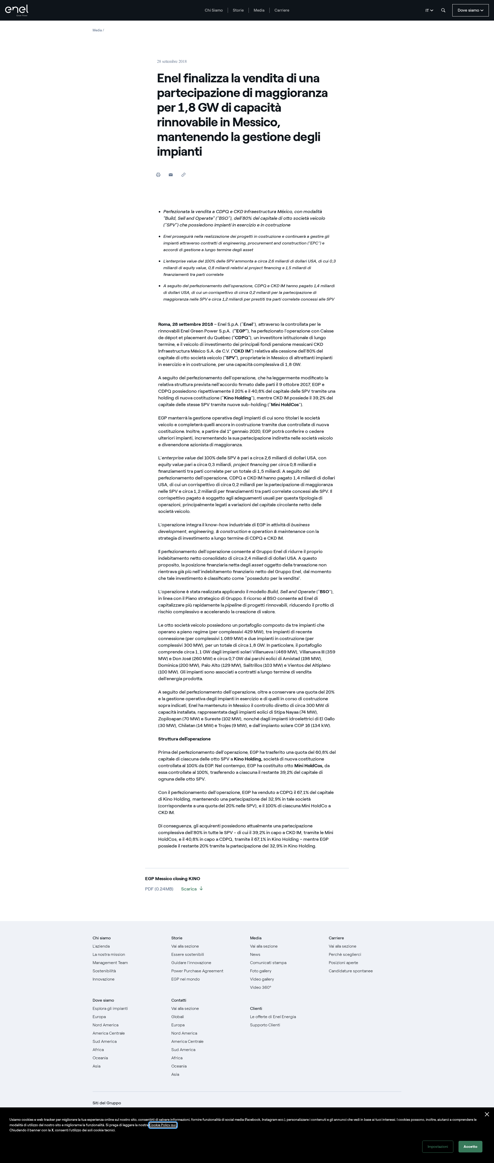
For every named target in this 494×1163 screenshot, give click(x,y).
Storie (238, 10)
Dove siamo (103, 1000)
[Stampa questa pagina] (158, 174)
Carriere (282, 10)
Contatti (178, 1000)
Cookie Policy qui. (163, 1125)
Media (259, 10)
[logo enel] (16, 10)
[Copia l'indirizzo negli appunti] (183, 174)
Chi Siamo (214, 10)
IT (427, 10)
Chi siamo (102, 937)
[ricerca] (443, 10)
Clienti (256, 1008)
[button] (171, 174)
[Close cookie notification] (487, 1114)
